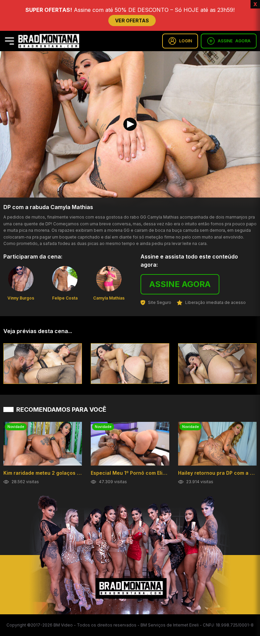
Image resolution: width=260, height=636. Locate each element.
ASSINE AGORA (180, 284)
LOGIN (185, 40)
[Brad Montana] (48, 41)
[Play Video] (130, 124)
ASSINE (234, 40)
